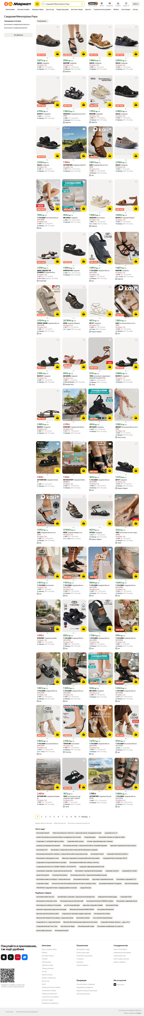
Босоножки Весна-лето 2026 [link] (48, 218)
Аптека (44, 971)
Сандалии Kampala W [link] (48, 797)
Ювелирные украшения (50, 1003)
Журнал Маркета (82, 965)
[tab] (10, 9)
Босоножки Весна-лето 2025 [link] (127, 428)
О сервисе (80, 959)
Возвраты (80, 962)
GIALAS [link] (39, 63)
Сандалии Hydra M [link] (74, 165)
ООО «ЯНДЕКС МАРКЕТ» (132, 1010)
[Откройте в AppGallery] (18, 959)
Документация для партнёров (87, 990)
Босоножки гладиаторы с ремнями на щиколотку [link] (100, 377)
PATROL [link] (92, 533)
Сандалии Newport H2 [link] (72, 533)
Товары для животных (49, 993)
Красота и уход (47, 975)
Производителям (120, 956)
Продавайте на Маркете (85, 987)
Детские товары (47, 1000)
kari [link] (91, 165)
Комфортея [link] (68, 270)
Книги (44, 984)
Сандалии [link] (43, 63)
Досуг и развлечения (49, 949)
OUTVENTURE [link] (68, 165)
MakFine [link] (66, 63)
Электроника (46, 962)
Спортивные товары (49, 990)
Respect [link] (40, 114)
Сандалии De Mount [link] (73, 427)
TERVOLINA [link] (67, 744)
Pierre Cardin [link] (42, 323)
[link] (43, 833)
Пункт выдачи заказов (121, 959)
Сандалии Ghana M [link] (47, 481)
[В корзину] (57, 54)
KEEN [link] (65, 323)
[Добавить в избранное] (57, 27)
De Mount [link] (66, 427)
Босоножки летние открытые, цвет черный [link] (71, 797)
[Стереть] (82, 4)
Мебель (44, 952)
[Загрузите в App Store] (4, 959)
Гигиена (44, 959)
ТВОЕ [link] (91, 376)
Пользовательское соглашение (27, 1012)
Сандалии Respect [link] (125, 218)
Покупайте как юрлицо (84, 956)
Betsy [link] (91, 323)
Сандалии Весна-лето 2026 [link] (98, 166)
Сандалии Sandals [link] (47, 638)
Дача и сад (45, 981)
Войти (135, 4)
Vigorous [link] (66, 114)
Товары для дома (47, 968)
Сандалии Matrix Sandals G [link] (74, 481)
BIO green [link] (66, 376)
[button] (42, 21)
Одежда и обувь (47, 965)
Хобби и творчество (49, 978)
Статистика (9, 1012)
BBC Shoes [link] (67, 218)
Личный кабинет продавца (86, 984)
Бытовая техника (48, 956)
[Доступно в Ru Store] (25, 959)
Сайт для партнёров (83, 994)
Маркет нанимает (120, 962)
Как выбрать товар (83, 949)
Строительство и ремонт (50, 997)
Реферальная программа (122, 952)
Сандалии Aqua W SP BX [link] (100, 797)
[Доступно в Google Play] (11, 959)
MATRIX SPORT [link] (68, 480)
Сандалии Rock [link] (46, 271)
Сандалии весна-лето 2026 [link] (74, 115)
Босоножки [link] (97, 218)
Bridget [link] (118, 427)
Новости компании (120, 949)
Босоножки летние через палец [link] (126, 533)
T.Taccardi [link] (41, 218)
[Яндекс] (138, 1013)
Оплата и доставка (83, 952)
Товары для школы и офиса (51, 987)
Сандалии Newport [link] (71, 323)
